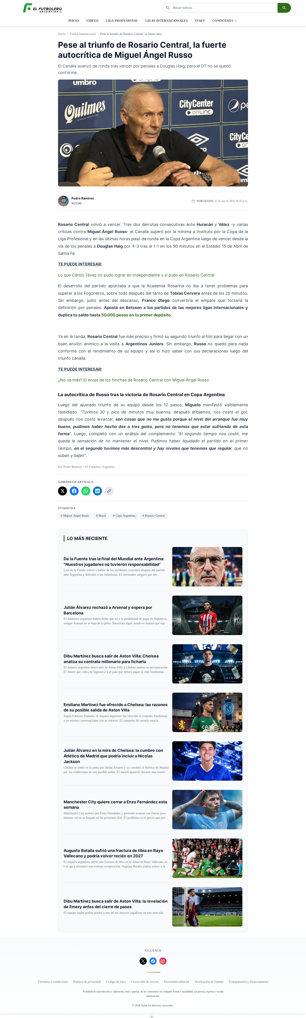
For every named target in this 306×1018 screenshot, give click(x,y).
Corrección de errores (145, 981)
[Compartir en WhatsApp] (85, 490)
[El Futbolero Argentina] (42, 8)
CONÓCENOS (222, 20)
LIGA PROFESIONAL (122, 20)
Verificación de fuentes (208, 981)
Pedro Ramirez (82, 198)
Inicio (61, 34)
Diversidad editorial (176, 981)
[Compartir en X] (62, 490)
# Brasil (101, 515)
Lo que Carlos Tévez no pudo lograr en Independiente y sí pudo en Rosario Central (136, 275)
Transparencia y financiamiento (249, 981)
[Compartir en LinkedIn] (97, 490)
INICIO (73, 20)
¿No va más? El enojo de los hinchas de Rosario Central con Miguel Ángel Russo (133, 380)
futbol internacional (83, 34)
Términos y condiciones (53, 981)
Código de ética (116, 981)
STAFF (200, 20)
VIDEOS (92, 20)
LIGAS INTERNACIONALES (166, 20)
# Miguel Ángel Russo (75, 515)
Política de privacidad (87, 981)
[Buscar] (284, 8)
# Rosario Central (153, 515)
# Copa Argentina (124, 515)
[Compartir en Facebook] (74, 490)
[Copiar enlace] (109, 490)
